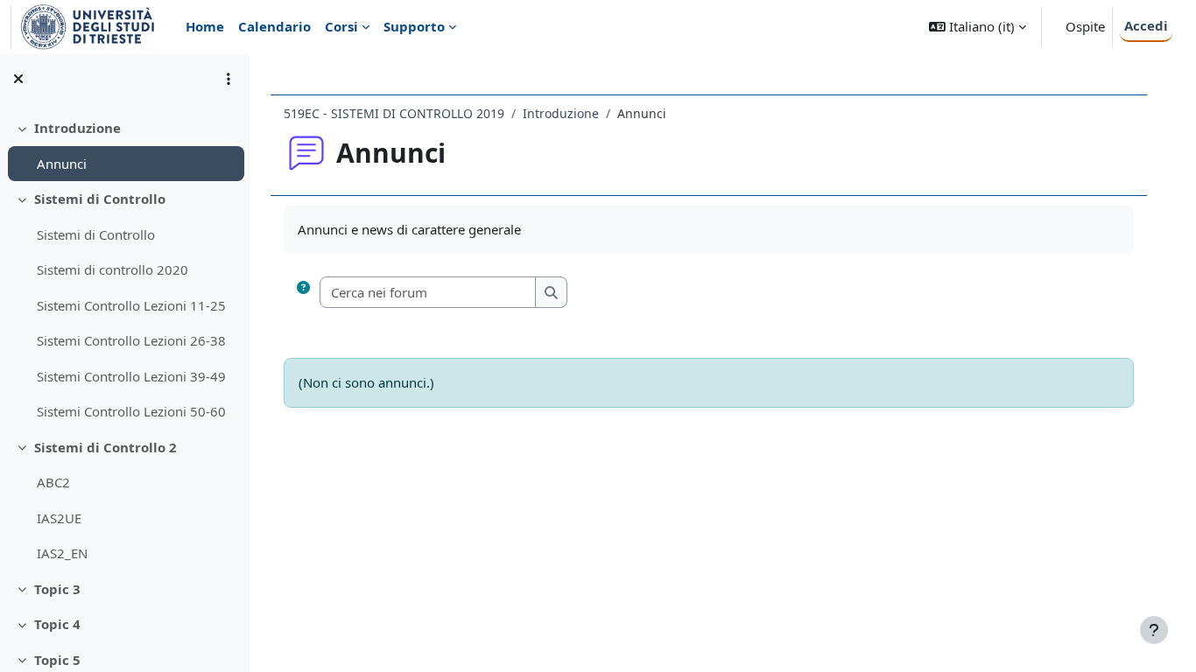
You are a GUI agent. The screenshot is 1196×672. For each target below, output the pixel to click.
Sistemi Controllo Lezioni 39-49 (131, 376)
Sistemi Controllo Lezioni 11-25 (131, 305)
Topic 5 (57, 659)
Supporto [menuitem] (414, 26)
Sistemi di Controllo (99, 198)
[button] (978, 26)
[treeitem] (124, 145)
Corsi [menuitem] (341, 26)
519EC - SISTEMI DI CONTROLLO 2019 (394, 113)
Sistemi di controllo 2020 (112, 269)
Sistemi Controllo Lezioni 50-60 (131, 411)
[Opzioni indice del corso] (229, 79)
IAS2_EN (62, 553)
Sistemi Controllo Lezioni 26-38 (131, 340)
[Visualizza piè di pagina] (1154, 630)
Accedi (1146, 25)
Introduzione (77, 127)
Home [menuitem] (205, 26)
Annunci (62, 163)
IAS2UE (59, 518)
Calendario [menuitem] (274, 26)
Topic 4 (57, 624)
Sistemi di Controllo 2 (105, 447)
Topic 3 (57, 589)
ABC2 (53, 482)
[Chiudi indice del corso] (18, 79)
